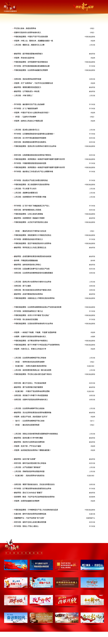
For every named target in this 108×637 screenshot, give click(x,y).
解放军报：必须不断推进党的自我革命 (28, 294)
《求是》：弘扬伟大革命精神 (25, 117)
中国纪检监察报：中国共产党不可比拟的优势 (31, 36)
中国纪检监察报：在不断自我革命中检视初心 (31, 341)
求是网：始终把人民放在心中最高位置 (28, 121)
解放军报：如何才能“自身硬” (25, 459)
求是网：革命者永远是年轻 (24, 58)
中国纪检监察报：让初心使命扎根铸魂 (28, 214)
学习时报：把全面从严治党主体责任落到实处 (31, 180)
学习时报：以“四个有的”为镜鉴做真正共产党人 (32, 206)
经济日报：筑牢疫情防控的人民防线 (27, 210)
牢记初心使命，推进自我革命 (25, 28)
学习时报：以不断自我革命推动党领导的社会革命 (32, 488)
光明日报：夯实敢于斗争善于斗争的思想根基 (31, 395)
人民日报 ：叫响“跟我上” (23, 95)
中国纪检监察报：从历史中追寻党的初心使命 (31, 222)
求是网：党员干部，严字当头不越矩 (27, 446)
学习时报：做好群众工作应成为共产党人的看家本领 (33, 171)
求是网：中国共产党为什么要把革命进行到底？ (32, 112)
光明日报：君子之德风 (22, 286)
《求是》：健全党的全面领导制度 (26, 425)
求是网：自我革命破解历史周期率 (26, 501)
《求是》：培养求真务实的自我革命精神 (29, 362)
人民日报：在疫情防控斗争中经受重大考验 (30, 197)
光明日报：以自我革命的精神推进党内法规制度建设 (33, 273)
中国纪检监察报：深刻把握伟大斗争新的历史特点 (32, 235)
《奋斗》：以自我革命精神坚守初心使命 (29, 421)
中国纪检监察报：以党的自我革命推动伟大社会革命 (33, 323)
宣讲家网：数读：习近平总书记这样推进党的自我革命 (34, 497)
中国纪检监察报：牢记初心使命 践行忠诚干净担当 (33, 374)
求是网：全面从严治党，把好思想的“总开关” (31, 417)
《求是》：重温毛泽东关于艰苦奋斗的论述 (30, 231)
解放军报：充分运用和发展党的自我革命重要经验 (32, 412)
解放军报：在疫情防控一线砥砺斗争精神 (29, 218)
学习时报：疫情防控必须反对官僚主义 (28, 239)
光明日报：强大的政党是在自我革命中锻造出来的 (32, 290)
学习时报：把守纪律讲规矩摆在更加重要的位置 (32, 66)
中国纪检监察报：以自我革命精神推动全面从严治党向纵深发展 (37, 307)
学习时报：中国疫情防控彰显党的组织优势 (30, 163)
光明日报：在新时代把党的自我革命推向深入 (31, 399)
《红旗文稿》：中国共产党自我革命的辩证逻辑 (32, 391)
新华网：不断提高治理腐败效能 (26, 260)
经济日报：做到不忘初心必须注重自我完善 (30, 522)
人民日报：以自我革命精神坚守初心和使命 (30, 358)
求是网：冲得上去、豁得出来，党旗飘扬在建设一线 (33, 41)
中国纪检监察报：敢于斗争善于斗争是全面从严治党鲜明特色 (37, 345)
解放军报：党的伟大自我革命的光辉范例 (29, 442)
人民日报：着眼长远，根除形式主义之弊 (29, 45)
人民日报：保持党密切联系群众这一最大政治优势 (32, 370)
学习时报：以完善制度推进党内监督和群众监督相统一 (34, 134)
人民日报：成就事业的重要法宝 (26, 193)
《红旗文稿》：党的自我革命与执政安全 (29, 475)
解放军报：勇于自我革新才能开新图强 (28, 387)
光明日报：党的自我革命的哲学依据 (27, 79)
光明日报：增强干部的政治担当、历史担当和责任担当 (34, 484)
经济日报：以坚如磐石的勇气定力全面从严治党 (32, 269)
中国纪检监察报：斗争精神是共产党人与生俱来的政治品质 (36, 510)
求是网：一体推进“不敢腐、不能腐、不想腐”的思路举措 (35, 332)
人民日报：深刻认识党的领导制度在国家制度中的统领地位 (36, 434)
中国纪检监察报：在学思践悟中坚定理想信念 (31, 62)
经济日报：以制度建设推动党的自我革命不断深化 (32, 155)
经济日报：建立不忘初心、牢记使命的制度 (30, 383)
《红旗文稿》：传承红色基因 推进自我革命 (30, 366)
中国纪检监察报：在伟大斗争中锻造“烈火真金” (32, 315)
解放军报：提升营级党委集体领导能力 (28, 54)
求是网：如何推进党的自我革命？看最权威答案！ (32, 450)
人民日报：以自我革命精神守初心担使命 (29, 408)
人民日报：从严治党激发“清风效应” (27, 467)
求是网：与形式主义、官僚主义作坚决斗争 (30, 349)
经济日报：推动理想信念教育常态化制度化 (30, 142)
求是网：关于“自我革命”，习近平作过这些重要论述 (33, 83)
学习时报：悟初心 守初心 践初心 (26, 526)
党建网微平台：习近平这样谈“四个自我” (29, 518)
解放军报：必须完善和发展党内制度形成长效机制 (32, 256)
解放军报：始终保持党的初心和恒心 (27, 265)
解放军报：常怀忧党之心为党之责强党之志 (30, 247)
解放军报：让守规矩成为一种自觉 (26, 91)
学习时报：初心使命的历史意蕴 (26, 319)
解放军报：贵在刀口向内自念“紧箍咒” (28, 493)
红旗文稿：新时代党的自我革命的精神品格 (30, 514)
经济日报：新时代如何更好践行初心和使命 (30, 463)
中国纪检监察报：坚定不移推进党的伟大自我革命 (32, 243)
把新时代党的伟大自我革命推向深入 (27, 32)
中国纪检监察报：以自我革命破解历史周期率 (31, 70)
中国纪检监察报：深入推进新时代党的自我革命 (32, 184)
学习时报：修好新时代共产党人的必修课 (29, 104)
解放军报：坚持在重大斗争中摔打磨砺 (28, 438)
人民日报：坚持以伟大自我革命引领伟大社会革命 (32, 282)
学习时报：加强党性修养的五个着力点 (28, 311)
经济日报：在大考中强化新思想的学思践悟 (30, 138)
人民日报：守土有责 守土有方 (25, 188)
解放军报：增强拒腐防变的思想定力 (27, 87)
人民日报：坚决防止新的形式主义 (26, 130)
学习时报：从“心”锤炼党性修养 (26, 108)
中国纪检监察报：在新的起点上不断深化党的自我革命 (34, 298)
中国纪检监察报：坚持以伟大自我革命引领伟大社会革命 (35, 146)
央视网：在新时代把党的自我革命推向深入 (30, 336)
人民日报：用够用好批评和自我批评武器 (29, 471)
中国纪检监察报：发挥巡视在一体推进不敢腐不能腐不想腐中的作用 (39, 159)
